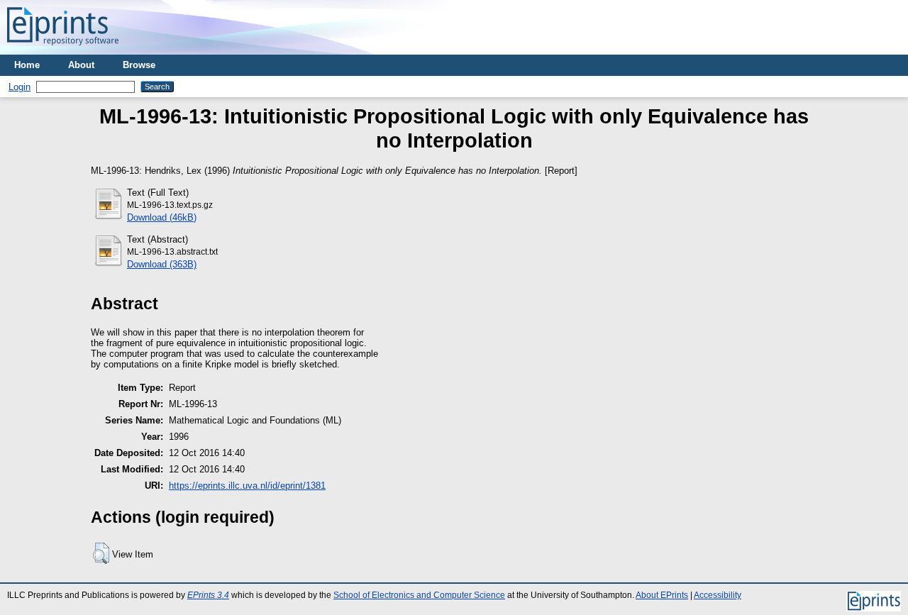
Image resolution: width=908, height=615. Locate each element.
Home (27, 65)
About (81, 65)
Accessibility (717, 595)
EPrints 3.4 (208, 595)
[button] (101, 553)
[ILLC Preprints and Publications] (63, 49)
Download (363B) (161, 264)
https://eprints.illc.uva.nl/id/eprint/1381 (247, 485)
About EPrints (662, 595)
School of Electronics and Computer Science (419, 595)
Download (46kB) (161, 217)
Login (20, 87)
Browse (139, 65)
